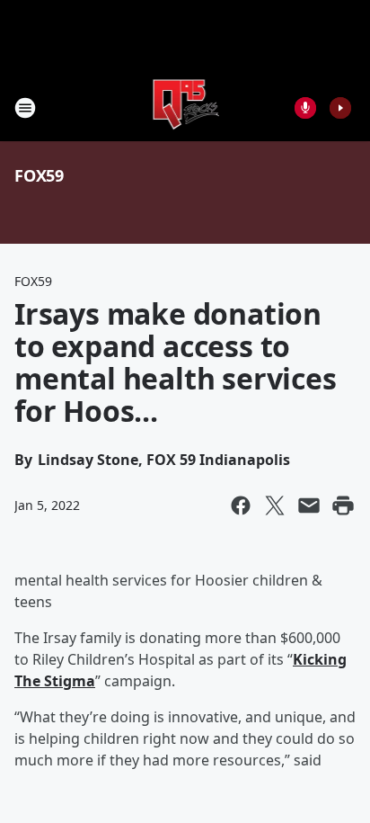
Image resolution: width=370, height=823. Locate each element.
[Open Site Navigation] (25, 108)
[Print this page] (343, 505)
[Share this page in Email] (309, 505)
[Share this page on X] (274, 505)
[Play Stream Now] (340, 108)
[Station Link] (185, 107)
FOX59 (39, 175)
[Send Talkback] (305, 108)
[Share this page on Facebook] (240, 505)
